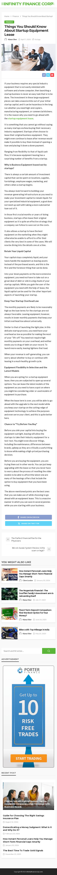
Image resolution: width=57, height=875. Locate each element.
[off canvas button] (3, 4)
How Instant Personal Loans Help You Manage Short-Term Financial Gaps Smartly (35, 574)
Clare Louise (28, 580)
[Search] (53, 4)
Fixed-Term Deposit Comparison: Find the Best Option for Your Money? (35, 613)
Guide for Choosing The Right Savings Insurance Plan (23, 817)
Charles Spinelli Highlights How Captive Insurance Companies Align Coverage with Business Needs (27, 804)
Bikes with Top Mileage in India (34, 630)
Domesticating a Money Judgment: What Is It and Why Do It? (27, 828)
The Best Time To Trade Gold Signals (23, 850)
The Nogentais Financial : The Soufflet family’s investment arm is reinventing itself (36, 593)
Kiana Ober (12, 39)
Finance (9, 22)
